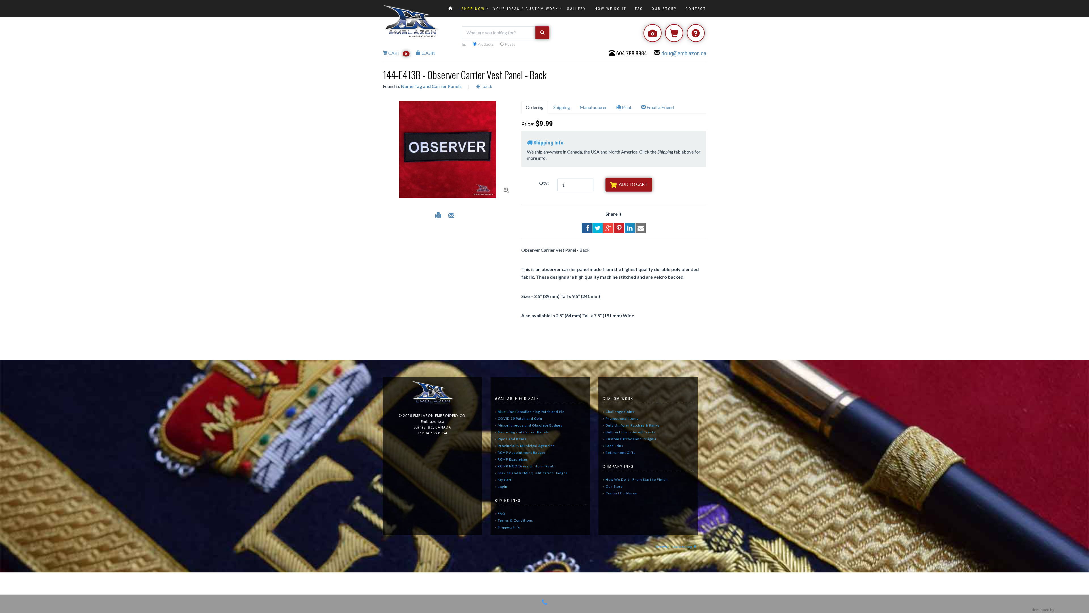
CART (397, 53)
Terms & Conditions (514, 520)
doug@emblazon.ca (683, 53)
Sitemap (662, 547)
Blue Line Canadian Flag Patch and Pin (531, 412)
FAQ (639, 9)
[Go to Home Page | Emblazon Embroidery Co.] (450, 8)
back (487, 86)
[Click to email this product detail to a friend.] (451, 216)
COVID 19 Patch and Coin (520, 418)
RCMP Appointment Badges (522, 452)
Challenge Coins (619, 412)
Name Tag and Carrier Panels (431, 86)
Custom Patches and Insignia (631, 439)
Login (501, 486)
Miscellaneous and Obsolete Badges (530, 425)
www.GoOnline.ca (1069, 609)
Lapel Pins (614, 446)
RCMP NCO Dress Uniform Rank (526, 466)
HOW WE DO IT (610, 9)
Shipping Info (507, 527)
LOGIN (428, 53)
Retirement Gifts (620, 452)
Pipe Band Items (512, 439)
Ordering (535, 107)
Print (626, 107)
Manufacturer (593, 107)
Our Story (613, 486)
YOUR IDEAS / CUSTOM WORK (525, 9)
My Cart (503, 480)
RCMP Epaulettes (513, 459)
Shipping (561, 107)
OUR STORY (664, 9)
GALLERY (576, 9)
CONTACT (695, 9)
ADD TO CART (632, 184)
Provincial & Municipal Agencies (526, 446)
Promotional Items (622, 418)
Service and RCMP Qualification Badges (533, 473)
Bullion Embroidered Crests (630, 432)
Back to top (683, 547)
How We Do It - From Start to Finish (635, 479)
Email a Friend (660, 107)
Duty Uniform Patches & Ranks (632, 425)
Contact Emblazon (620, 493)
